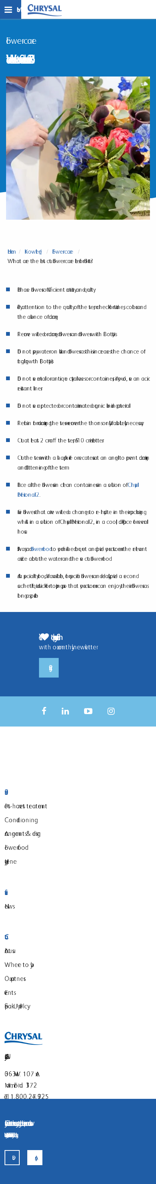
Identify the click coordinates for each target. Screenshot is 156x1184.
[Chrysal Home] (45, 9)
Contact (48, 937)
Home (11, 251)
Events (9, 992)
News (8, 906)
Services (48, 892)
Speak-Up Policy (16, 1006)
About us (8, 951)
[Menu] (10, 9)
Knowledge (33, 251)
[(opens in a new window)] (44, 711)
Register (49, 668)
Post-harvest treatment (26, 806)
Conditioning (19, 820)
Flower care (62, 251)
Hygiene (11, 861)
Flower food (15, 847)
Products (48, 792)
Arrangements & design (23, 833)
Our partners (14, 978)
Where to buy (17, 964)
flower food (40, 548)
